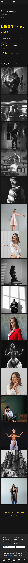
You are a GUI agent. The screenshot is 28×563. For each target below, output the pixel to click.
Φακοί (3, 17)
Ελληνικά (8, 547)
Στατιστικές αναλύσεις (9, 11)
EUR (18, 547)
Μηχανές (4, 14)
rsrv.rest (10, 555)
